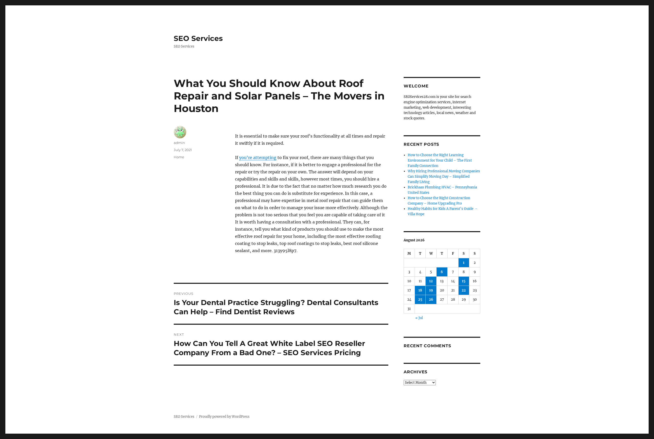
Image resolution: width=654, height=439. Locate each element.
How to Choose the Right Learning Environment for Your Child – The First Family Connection (440, 160)
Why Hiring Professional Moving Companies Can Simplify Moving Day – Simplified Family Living (444, 176)
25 (420, 299)
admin (179, 143)
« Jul (419, 318)
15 (463, 281)
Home (179, 157)
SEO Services (198, 38)
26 (431, 299)
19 (431, 290)
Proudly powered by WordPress (224, 416)
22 (464, 290)
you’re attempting (257, 157)
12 (431, 281)
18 (420, 290)
